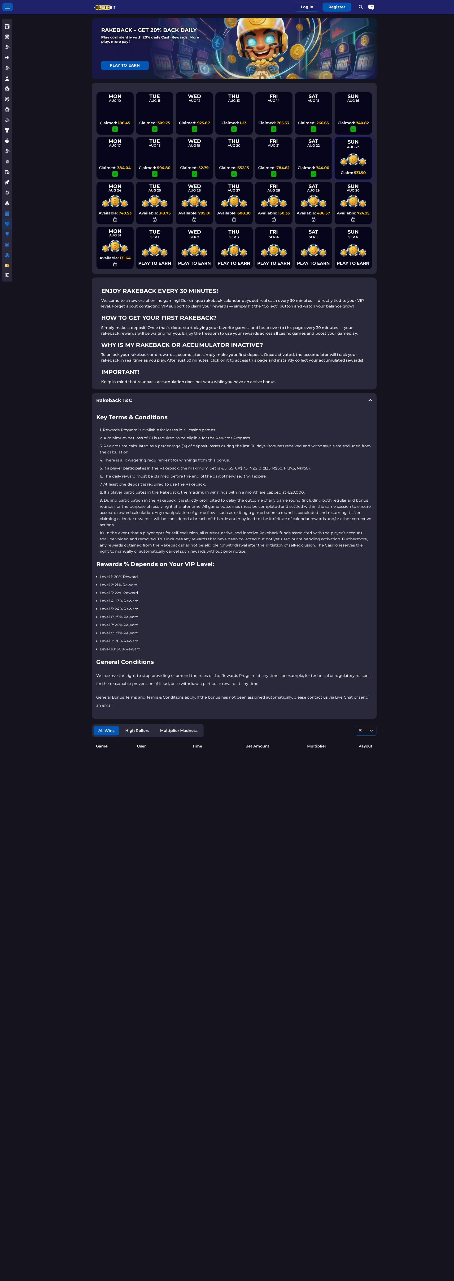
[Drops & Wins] (7, 120)
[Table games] (7, 172)
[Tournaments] (7, 234)
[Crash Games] (7, 47)
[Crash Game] (7, 182)
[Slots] (7, 130)
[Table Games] (7, 68)
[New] (7, 57)
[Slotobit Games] (7, 89)
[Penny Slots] (7, 141)
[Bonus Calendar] (7, 26)
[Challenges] (7, 37)
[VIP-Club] (7, 265)
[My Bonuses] (7, 213)
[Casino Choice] (7, 109)
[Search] (361, 7)
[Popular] (7, 78)
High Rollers (137, 730)
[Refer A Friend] (7, 255)
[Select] (366, 730)
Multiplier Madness (178, 730)
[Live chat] (371, 7)
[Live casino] (7, 161)
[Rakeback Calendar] (7, 224)
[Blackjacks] (7, 151)
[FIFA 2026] (7, 193)
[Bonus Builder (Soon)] (7, 244)
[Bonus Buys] (7, 99)
